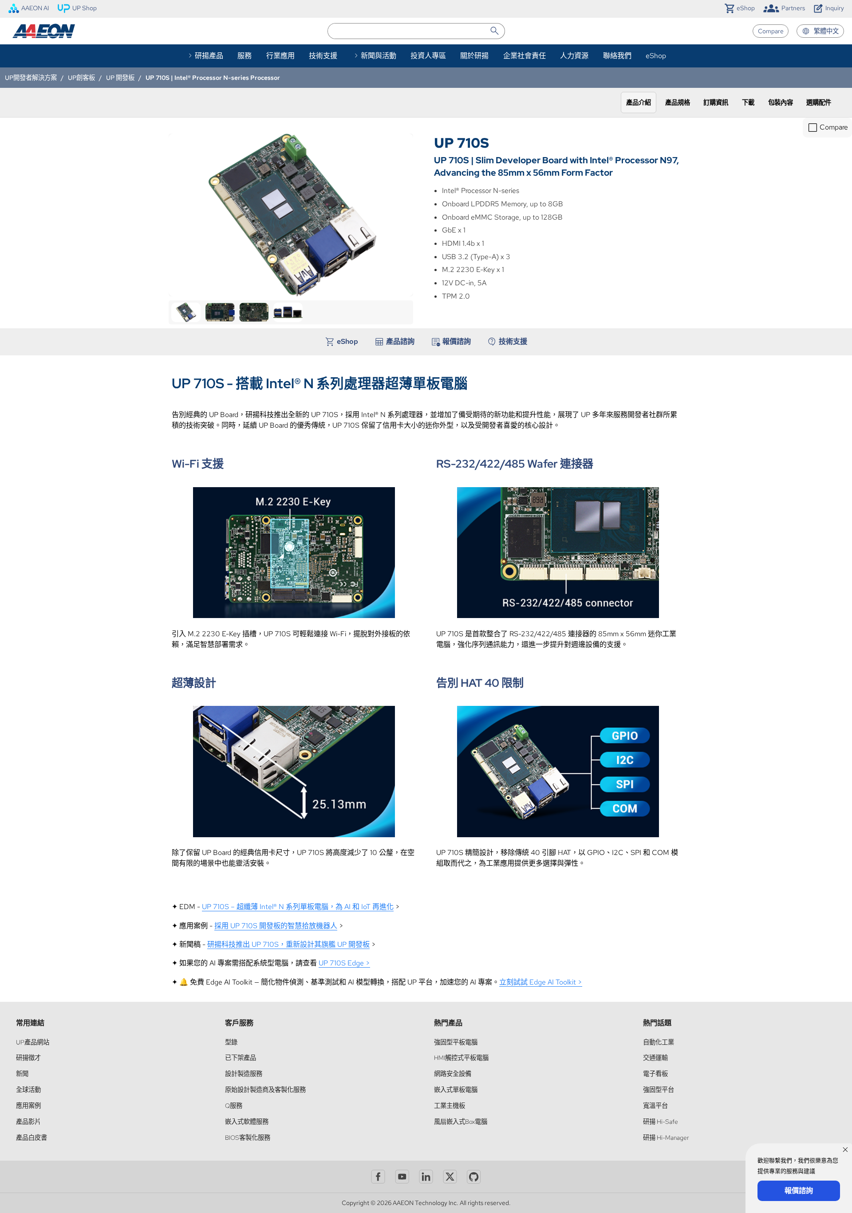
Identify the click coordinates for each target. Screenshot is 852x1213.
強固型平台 (658, 1089)
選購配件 (818, 102)
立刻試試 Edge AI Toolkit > (540, 982)
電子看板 (655, 1073)
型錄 (231, 1042)
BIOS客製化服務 (247, 1137)
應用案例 (28, 1105)
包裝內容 (780, 102)
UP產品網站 (32, 1042)
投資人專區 (428, 55)
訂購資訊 (715, 102)
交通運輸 (655, 1057)
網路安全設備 (452, 1073)
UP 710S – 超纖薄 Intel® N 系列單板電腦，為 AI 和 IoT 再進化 (298, 906)
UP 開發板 (120, 77)
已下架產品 (240, 1057)
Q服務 (233, 1105)
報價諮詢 (456, 341)
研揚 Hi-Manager (666, 1137)
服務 (244, 55)
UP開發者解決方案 (31, 77)
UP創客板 (81, 77)
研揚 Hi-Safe (660, 1121)
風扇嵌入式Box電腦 (460, 1121)
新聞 (22, 1073)
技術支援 (323, 55)
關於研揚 (474, 55)
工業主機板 (449, 1105)
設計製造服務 (243, 1073)
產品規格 (677, 102)
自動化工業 (658, 1042)
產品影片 (28, 1121)
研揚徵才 (28, 1057)
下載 (748, 102)
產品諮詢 (400, 341)
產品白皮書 (31, 1137)
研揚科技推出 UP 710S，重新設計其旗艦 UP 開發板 (288, 944)
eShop (656, 55)
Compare (771, 31)
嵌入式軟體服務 (246, 1121)
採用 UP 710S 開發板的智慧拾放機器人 (275, 925)
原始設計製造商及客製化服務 (265, 1089)
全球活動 (28, 1089)
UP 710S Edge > (344, 963)
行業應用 (280, 55)
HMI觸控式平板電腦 (461, 1057)
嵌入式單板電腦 (455, 1089)
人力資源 (574, 55)
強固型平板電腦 (455, 1042)
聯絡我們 (617, 55)
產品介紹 (638, 102)
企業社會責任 (524, 55)
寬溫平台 (655, 1105)
